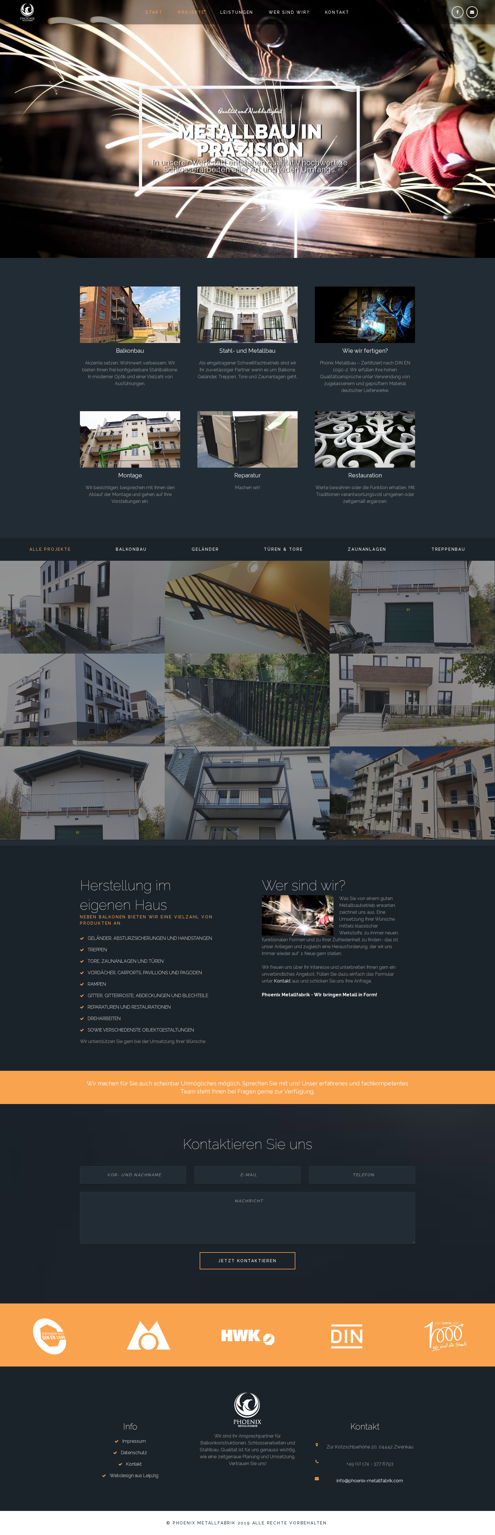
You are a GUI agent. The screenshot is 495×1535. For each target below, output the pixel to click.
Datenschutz (134, 1452)
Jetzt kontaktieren (247, 1260)
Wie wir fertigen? (365, 350)
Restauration (365, 475)
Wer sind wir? (289, 12)
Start (154, 12)
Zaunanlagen (367, 549)
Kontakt (337, 12)
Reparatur (247, 475)
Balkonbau (130, 350)
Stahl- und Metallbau (247, 350)
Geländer (205, 549)
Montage (130, 475)
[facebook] (457, 12)
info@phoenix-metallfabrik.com (370, 1480)
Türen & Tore (283, 549)
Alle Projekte (50, 549)
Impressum (134, 1441)
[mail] (472, 12)
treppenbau (448, 549)
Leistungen (236, 12)
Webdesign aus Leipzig (134, 1475)
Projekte (191, 12)
